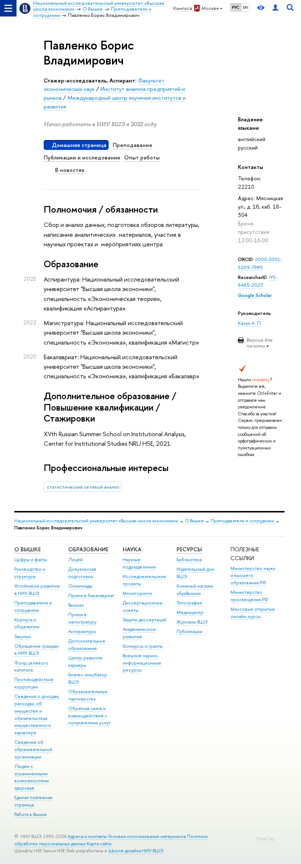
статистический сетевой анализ (83, 487)
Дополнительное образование (86, 644)
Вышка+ (76, 605)
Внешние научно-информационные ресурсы (142, 662)
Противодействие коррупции (34, 683)
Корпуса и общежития (26, 623)
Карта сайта (99, 844)
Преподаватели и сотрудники (242, 521)
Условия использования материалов (147, 836)
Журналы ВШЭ (192, 622)
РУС (235, 7)
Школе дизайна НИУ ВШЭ (135, 851)
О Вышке (194, 521)
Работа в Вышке (30, 814)
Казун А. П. (250, 323)
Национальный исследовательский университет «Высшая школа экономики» (96, 521)
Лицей (75, 559)
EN (245, 7)
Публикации (189, 631)
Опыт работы (142, 157)
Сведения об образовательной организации (33, 749)
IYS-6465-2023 (258, 281)
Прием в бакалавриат (91, 595)
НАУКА (132, 549)
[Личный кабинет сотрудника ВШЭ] (275, 8)
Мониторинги (137, 593)
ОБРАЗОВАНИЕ (88, 549)
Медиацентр (190, 612)
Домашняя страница (79, 145)
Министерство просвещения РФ (249, 596)
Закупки (22, 636)
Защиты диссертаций (144, 620)
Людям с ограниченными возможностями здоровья (31, 777)
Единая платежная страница (33, 801)
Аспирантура (81, 631)
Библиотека (189, 559)
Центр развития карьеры (85, 661)
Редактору (265, 838)
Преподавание (132, 145)
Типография (189, 603)
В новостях (69, 170)
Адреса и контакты (87, 836)
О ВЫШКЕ (27, 549)
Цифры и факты (30, 559)
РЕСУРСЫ (189, 549)
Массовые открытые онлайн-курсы (253, 612)
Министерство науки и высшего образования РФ (253, 575)
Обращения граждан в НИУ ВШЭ (36, 650)
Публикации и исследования (82, 157)
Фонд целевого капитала (31, 666)
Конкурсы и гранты (143, 646)
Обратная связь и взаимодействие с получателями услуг (89, 715)
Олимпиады (80, 586)
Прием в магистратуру (82, 618)
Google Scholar (255, 295)
